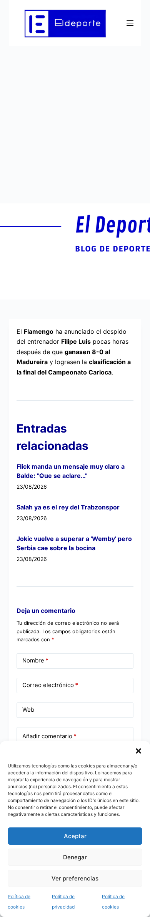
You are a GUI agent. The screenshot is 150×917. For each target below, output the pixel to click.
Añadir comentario (49, 736)
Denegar (75, 857)
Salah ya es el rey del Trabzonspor (68, 507)
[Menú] (130, 23)
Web (28, 709)
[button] (138, 751)
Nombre (35, 660)
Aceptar (75, 836)
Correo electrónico (50, 685)
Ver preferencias (75, 878)
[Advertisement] (75, 125)
